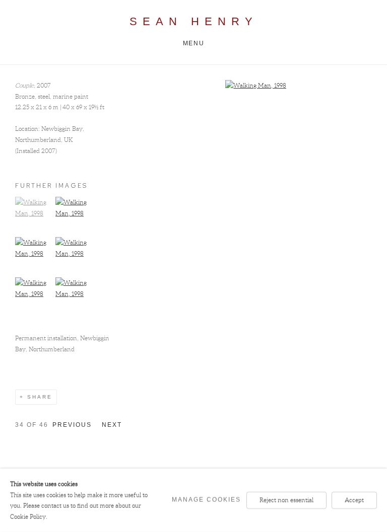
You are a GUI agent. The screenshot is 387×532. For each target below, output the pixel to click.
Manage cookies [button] (206, 500)
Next (112, 425)
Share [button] (39, 397)
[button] (34, 213)
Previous (72, 425)
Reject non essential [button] (286, 500)
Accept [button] (354, 500)
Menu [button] (193, 43)
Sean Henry (194, 21)
